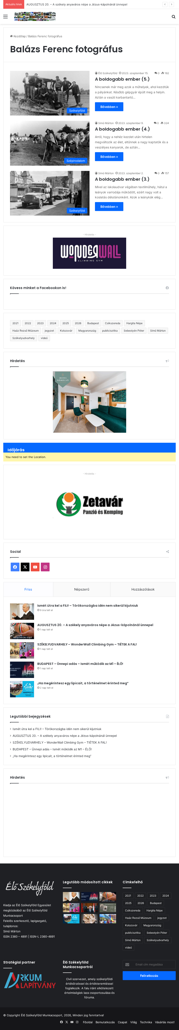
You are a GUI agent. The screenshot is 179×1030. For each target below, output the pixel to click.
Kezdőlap (19, 36)
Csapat (122, 1022)
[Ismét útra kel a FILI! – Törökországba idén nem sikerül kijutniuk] (22, 611)
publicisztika (110, 330)
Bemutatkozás (105, 1022)
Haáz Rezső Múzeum (25, 330)
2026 (78, 323)
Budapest (93, 323)
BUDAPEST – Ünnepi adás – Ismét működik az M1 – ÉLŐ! (80, 664)
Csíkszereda (112, 323)
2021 (15, 323)
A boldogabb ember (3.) (122, 179)
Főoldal (88, 1022)
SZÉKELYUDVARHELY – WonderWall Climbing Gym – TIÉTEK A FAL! (87, 644)
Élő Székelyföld (107, 73)
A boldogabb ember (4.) (122, 129)
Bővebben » (109, 107)
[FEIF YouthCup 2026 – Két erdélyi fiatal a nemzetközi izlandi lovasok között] (108, 918)
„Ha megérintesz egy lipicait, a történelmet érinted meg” (83, 683)
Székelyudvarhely (23, 338)
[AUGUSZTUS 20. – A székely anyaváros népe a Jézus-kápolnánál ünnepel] (22, 631)
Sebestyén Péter (134, 330)
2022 (28, 323)
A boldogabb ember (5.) (122, 79)
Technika (146, 1022)
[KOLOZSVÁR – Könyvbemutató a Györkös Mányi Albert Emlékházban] (108, 908)
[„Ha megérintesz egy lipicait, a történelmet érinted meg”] (22, 689)
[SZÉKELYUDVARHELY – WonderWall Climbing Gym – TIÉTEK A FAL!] (22, 650)
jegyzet (49, 330)
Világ (133, 1022)
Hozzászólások (143, 589)
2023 (40, 323)
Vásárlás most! (165, 1022)
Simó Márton (106, 123)
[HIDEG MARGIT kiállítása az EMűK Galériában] (89, 918)
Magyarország (87, 330)
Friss (28, 589)
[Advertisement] (89, 818)
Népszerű (81, 589)
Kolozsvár (66, 330)
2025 (65, 323)
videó (44, 338)
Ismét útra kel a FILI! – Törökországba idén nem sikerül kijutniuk (87, 605)
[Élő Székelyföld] (35, 16)
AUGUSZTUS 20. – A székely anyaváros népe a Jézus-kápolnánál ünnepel (95, 625)
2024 (53, 323)
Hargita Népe (134, 323)
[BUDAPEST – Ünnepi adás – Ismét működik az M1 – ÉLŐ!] (22, 670)
